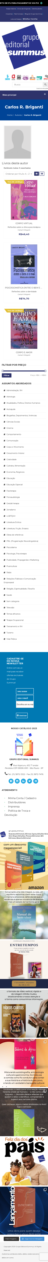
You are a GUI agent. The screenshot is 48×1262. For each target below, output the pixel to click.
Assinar (23, 715)
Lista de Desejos (16, 19)
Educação (11, 478)
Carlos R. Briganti (24, 230)
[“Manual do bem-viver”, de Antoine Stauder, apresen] (24, 915)
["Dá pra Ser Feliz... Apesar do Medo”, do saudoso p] (24, 1112)
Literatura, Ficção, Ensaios (17, 528)
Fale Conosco (18, 14)
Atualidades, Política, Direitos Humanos (23, 403)
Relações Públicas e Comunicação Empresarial (20, 581)
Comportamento (14, 434)
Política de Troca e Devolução (17, 812)
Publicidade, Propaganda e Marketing (23, 560)
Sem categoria (13, 601)
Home (10, 115)
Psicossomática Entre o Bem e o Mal (26, 288)
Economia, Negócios (15, 472)
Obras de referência (15, 535)
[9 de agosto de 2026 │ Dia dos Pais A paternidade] (24, 1161)
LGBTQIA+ (11, 516)
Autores (18, 115)
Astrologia (11, 397)
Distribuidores (37, 9)
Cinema (10, 428)
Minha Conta (30, 19)
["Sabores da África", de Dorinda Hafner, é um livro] (24, 1063)
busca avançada (42, 88)
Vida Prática (12, 639)
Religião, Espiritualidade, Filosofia (21, 589)
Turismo (10, 633)
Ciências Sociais (13, 422)
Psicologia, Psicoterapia (17, 554)
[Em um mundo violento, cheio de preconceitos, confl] (24, 866)
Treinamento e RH (15, 626)
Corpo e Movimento (15, 447)
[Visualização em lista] (42, 174)
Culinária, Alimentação (16, 466)
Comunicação (12, 441)
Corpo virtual (24, 223)
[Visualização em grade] (36, 174)
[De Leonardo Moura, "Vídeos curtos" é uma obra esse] (24, 1014)
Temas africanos (13, 614)
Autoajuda (11, 409)
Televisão (10, 607)
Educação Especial (15, 484)
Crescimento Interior (15, 453)
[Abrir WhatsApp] (42, 1256)
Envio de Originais (23, 9)
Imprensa (9, 14)
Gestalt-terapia (13, 503)
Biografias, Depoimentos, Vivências (22, 415)
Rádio (9, 572)
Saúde (9, 595)
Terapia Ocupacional (15, 620)
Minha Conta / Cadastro (22, 798)
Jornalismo (11, 510)
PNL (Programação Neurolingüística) (22, 541)
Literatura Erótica (14, 522)
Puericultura (12, 566)
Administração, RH (14, 390)
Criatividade (11, 459)
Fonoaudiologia (13, 497)
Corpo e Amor (24, 352)
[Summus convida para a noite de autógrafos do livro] (24, 964)
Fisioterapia (11, 491)
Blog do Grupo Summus (33, 14)
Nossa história (11, 9)
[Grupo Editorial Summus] (24, 46)
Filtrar (7, 375)
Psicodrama (12, 547)
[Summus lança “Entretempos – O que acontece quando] (24, 1211)
